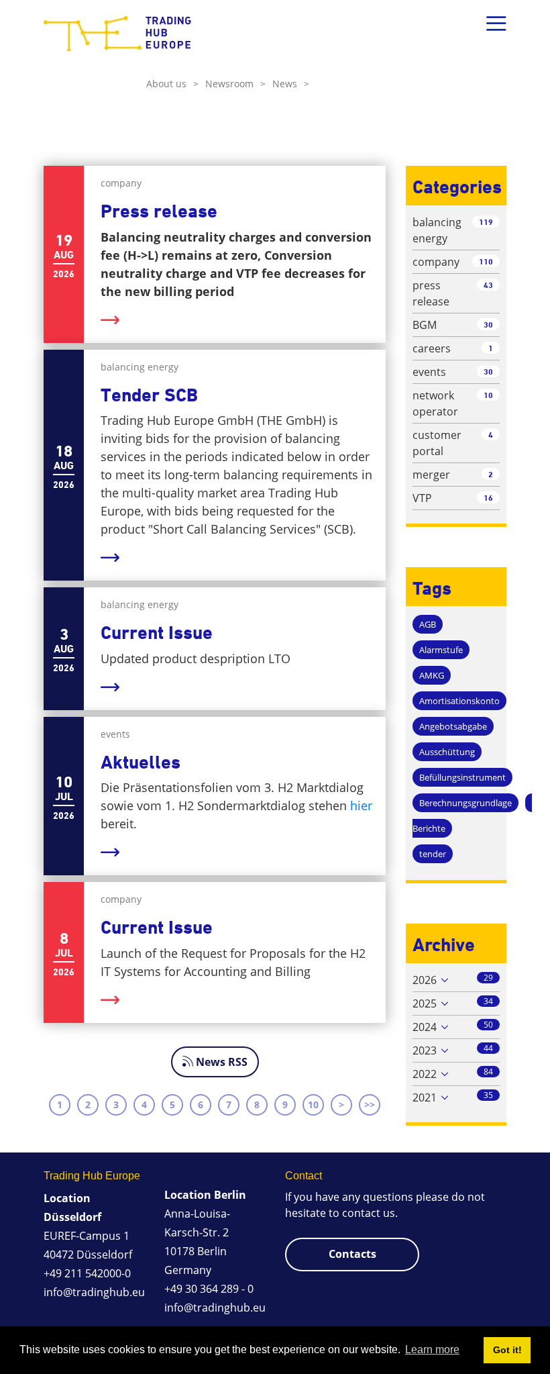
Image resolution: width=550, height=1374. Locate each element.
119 (486, 222)
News (290, 83)
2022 (424, 1074)
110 (486, 261)
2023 (424, 1050)
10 (313, 1104)
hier (361, 805)
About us (172, 83)
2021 (424, 1097)
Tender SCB (149, 395)
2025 (424, 1003)
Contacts (352, 1253)
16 (488, 498)
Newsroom (235, 83)
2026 (424, 980)
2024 (424, 1027)
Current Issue (157, 633)
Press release (159, 211)
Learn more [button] (432, 1349)
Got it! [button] (507, 1349)
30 (488, 325)
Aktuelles (140, 762)
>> (369, 1104)
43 (488, 285)
